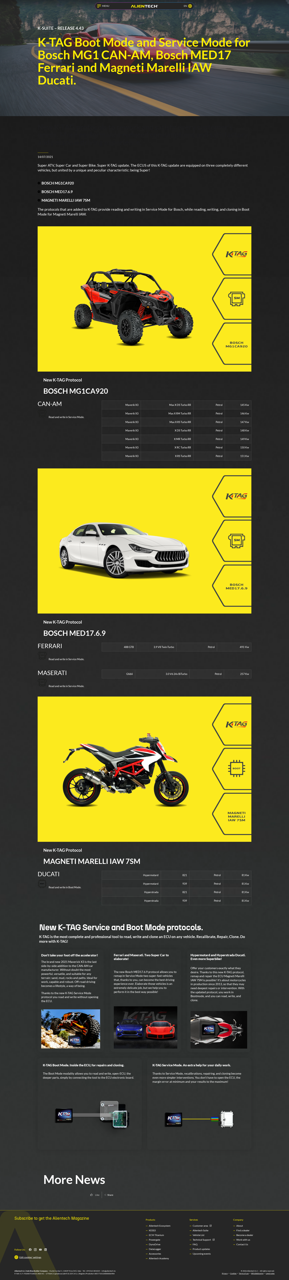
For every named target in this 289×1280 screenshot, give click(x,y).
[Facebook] (30, 1249)
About (239, 1225)
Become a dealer (244, 1235)
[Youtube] (40, 1249)
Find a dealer (243, 1230)
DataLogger (155, 1249)
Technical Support (202, 1239)
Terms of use (244, 1273)
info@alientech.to (109, 1271)
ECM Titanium (156, 1235)
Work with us (243, 1239)
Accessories (155, 1253)
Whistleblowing (257, 1273)
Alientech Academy (159, 1258)
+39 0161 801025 (93, 1271)
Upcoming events (202, 1253)
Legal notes (270, 1273)
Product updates (201, 1249)
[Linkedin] (45, 1249)
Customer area (200, 1225)
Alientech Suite (200, 1230)
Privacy (225, 1273)
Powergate (154, 1239)
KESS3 (152, 1230)
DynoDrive (154, 1244)
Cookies (233, 1273)
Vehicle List (198, 1235)
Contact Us (242, 1244)
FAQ (195, 1244)
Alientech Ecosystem (159, 1225)
